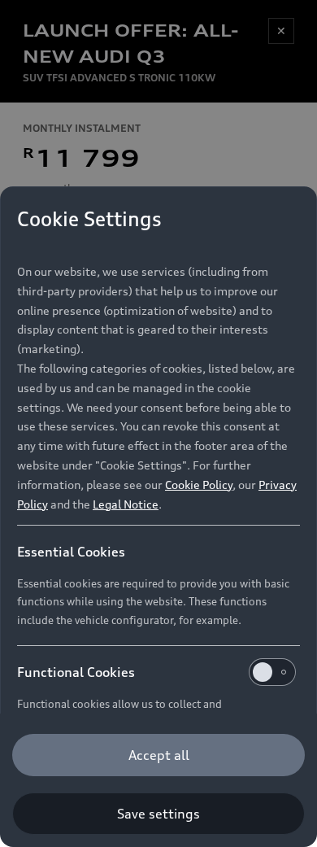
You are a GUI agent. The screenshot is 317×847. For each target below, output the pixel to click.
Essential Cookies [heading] (71, 552)
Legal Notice (125, 504)
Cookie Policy (198, 484)
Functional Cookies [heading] (76, 672)
